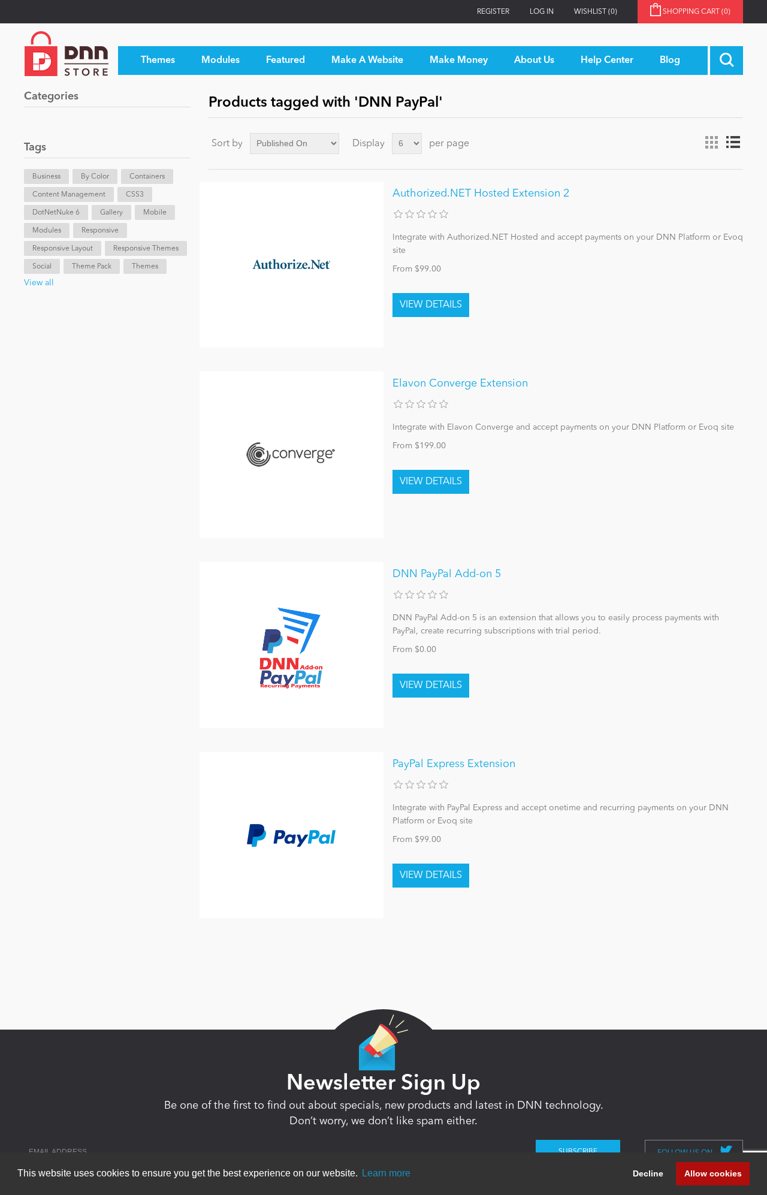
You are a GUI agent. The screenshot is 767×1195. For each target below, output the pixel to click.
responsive (100, 230)
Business (46, 176)
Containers (147, 176)
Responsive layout (62, 248)
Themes (145, 266)
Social (42, 266)
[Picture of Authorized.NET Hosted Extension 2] (292, 265)
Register (493, 12)
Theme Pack (91, 266)
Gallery (111, 212)
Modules (46, 230)
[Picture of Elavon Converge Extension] (292, 455)
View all (39, 283)
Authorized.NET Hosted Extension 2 (480, 193)
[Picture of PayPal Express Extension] (292, 835)
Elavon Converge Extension (460, 383)
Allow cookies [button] (713, 1173)
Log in (542, 12)
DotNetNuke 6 (56, 212)
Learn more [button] (386, 1173)
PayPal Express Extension (453, 764)
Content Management (68, 194)
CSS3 (135, 194)
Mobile (155, 212)
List (733, 142)
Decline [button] (648, 1173)
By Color (95, 176)
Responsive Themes (146, 248)
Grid (711, 142)
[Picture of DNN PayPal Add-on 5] (292, 645)
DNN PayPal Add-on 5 (446, 574)
